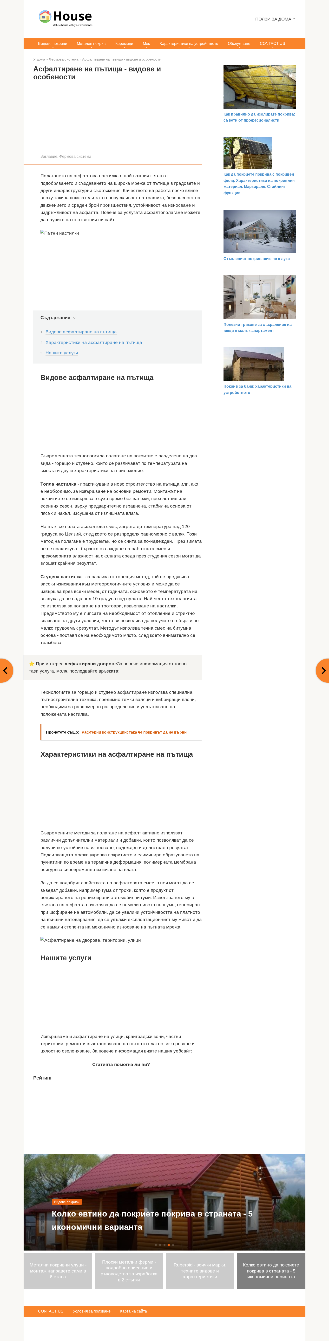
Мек (146, 43)
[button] (156, 1245)
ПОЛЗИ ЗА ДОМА (273, 19)
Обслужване (239, 43)
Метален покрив (91, 43)
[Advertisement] (117, 119)
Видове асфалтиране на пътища (81, 331)
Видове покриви (52, 43)
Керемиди (124, 43)
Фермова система (75, 156)
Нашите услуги (62, 352)
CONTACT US (272, 43)
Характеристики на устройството (188, 43)
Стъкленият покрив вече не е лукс (257, 259)
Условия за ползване (92, 1311)
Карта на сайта (133, 1311)
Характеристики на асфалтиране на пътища (94, 342)
